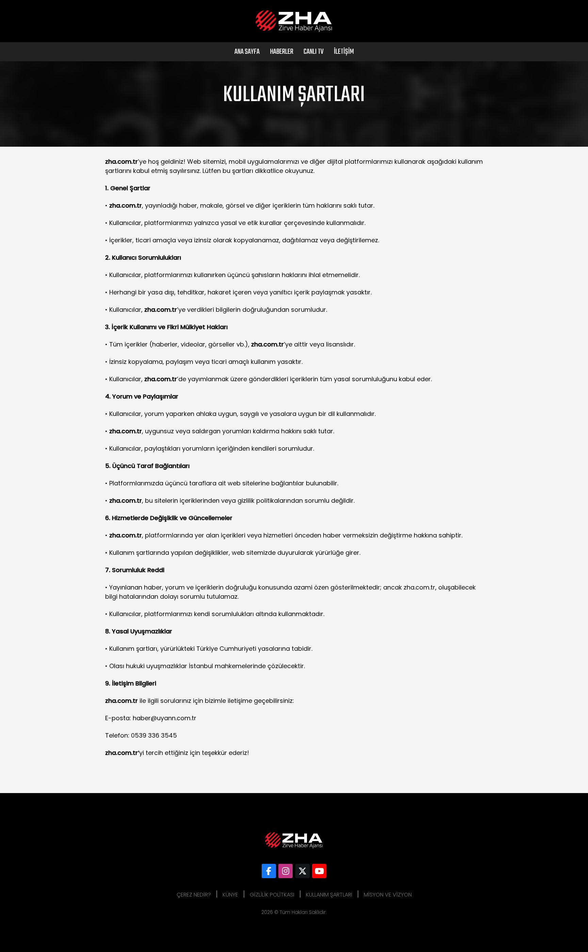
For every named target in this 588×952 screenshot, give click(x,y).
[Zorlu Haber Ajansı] (269, 871)
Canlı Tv (314, 52)
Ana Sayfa (247, 52)
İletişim (344, 52)
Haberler (281, 52)
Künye (230, 895)
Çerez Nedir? (194, 895)
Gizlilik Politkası (272, 895)
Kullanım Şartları (329, 895)
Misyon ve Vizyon (388, 895)
